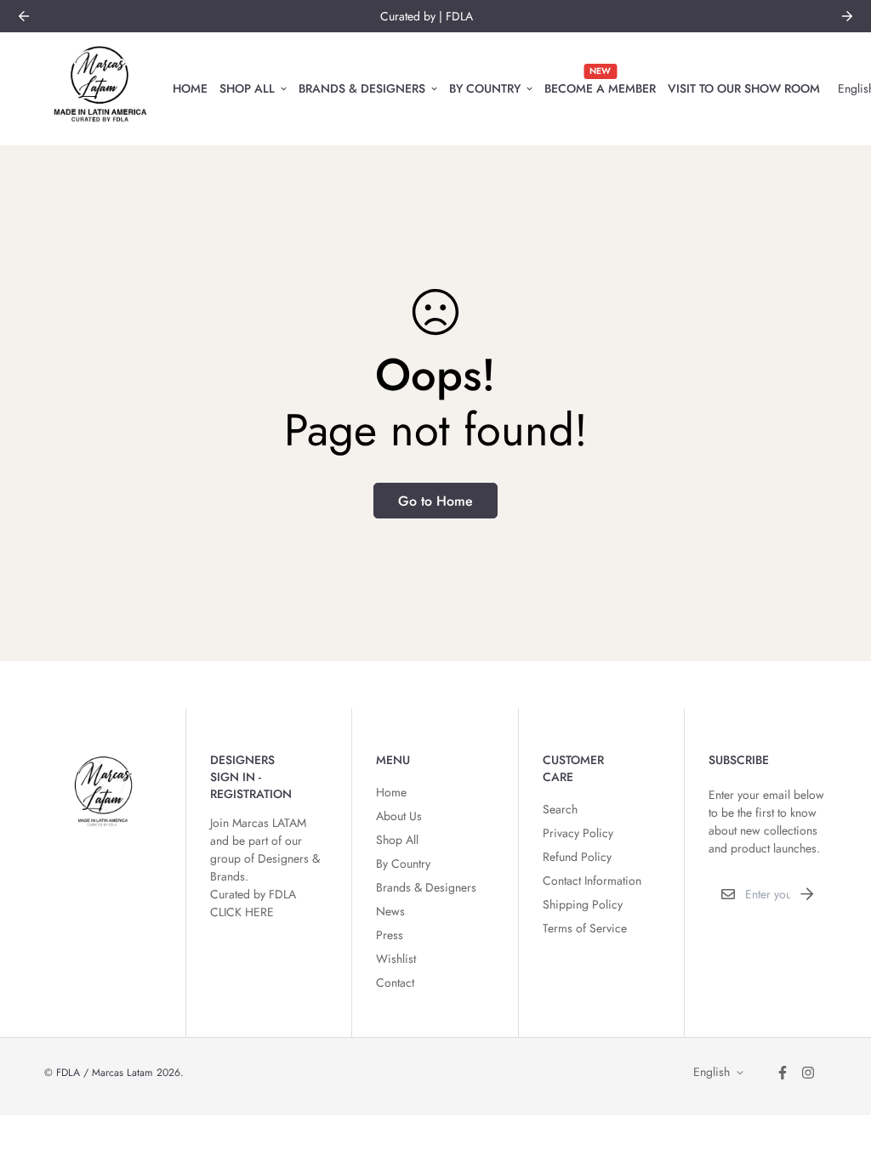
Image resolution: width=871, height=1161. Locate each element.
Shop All (247, 87)
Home (190, 87)
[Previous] (24, 16)
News (390, 911)
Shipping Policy (583, 904)
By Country (485, 87)
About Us (399, 815)
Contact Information (592, 880)
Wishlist (396, 958)
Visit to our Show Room (744, 87)
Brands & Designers (362, 87)
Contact (395, 982)
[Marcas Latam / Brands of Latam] (99, 88)
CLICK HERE (242, 911)
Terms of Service (585, 928)
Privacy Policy (578, 832)
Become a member (600, 81)
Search (560, 809)
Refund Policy (577, 856)
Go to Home (435, 501)
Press (389, 934)
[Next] (847, 16)
